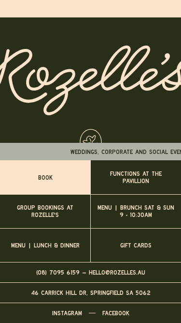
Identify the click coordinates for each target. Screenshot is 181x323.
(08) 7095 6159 (58, 272)
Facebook (115, 313)
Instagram (67, 313)
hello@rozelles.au (117, 272)
